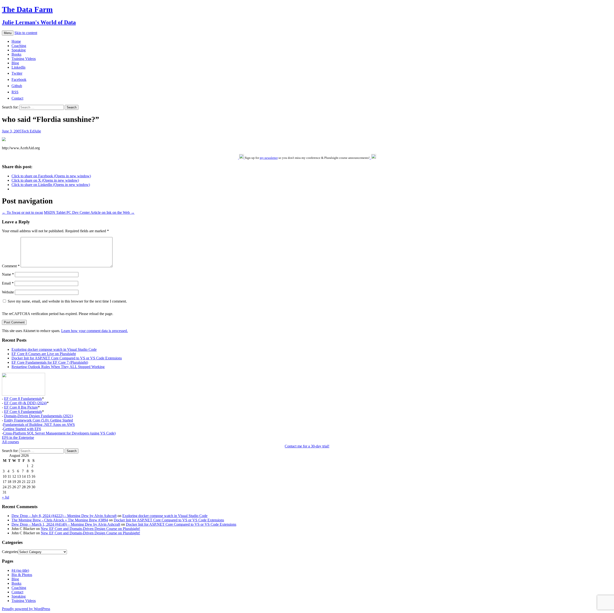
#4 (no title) (20, 570)
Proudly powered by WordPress (26, 609)
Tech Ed (27, 131)
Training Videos (24, 59)
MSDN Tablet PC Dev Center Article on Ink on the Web (89, 212)
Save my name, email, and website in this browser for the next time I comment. (67, 301)
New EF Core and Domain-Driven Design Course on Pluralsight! (90, 529)
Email (8, 283)
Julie (37, 131)
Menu (8, 33)
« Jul (5, 497)
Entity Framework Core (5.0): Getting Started (38, 420)
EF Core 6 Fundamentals (23, 412)
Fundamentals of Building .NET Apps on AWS (39, 425)
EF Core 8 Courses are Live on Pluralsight (44, 354)
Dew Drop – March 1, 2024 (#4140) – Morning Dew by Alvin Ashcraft (66, 524)
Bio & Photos (22, 575)
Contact (17, 592)
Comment (11, 266)
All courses (10, 442)
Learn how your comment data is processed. (94, 331)
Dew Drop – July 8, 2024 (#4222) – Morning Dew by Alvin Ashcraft (64, 516)
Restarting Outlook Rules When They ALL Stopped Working (58, 367)
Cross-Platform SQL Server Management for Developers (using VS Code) (59, 433)
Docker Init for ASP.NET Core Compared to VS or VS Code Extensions (67, 358)
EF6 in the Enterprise (18, 437)
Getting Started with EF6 (22, 429)
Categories (10, 552)
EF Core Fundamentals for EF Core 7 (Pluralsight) (50, 362)
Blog (15, 63)
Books (16, 54)
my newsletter (269, 158)
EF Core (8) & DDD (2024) (25, 403)
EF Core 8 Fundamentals (23, 399)
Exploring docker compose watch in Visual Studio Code (54, 349)
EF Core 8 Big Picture (21, 407)
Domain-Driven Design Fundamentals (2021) (38, 416)
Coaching (19, 46)
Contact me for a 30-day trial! (307, 446)
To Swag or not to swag (22, 212)
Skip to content (25, 33)
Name (8, 274)
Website (8, 292)
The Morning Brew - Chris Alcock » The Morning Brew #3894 (60, 520)
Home (16, 41)
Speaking (19, 50)
